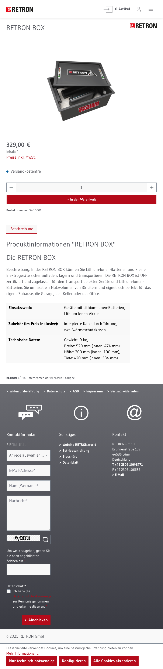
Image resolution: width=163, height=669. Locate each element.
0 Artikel (122, 9)
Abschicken (37, 620)
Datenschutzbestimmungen (33, 596)
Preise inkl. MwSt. (20, 157)
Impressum (94, 391)
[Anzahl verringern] (11, 187)
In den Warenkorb (82, 199)
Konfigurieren (74, 660)
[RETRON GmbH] (143, 30)
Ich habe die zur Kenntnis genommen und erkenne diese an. (33, 598)
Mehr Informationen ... (22, 653)
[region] (81, 90)
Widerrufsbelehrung (24, 391)
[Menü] (151, 9)
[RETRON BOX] (81, 91)
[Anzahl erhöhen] (152, 187)
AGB (75, 391)
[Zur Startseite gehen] (27, 9)
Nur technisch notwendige (32, 660)
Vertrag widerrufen (124, 391)
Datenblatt (70, 462)
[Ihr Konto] (139, 9)
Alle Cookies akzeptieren (114, 660)
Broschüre (69, 456)
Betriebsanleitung (75, 450)
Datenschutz (55, 391)
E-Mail (119, 474)
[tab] (21, 229)
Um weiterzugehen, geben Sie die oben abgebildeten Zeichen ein (29, 555)
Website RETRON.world (79, 444)
